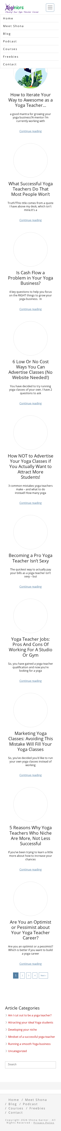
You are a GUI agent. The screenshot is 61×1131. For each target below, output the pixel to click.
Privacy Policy (44, 1122)
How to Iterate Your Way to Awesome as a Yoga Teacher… (30, 100)
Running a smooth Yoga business (29, 1044)
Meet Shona (13, 26)
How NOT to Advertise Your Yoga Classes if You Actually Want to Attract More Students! (30, 466)
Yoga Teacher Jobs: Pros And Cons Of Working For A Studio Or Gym (30, 647)
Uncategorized (17, 1051)
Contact (10, 64)
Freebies (11, 57)
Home (8, 18)
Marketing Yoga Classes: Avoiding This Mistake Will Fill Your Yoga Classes (30, 741)
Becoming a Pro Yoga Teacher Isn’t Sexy (30, 558)
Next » (43, 975)
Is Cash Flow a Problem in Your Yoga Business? (30, 278)
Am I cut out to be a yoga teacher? (30, 1015)
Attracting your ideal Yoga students (30, 1022)
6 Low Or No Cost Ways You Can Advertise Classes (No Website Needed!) (30, 369)
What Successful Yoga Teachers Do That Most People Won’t (30, 189)
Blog (7, 34)
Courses (10, 49)
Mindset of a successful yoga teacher (31, 1037)
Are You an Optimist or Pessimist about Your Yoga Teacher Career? (30, 930)
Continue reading (30, 131)
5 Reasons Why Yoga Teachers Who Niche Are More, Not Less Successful (30, 835)
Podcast (10, 41)
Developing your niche (22, 1029)
